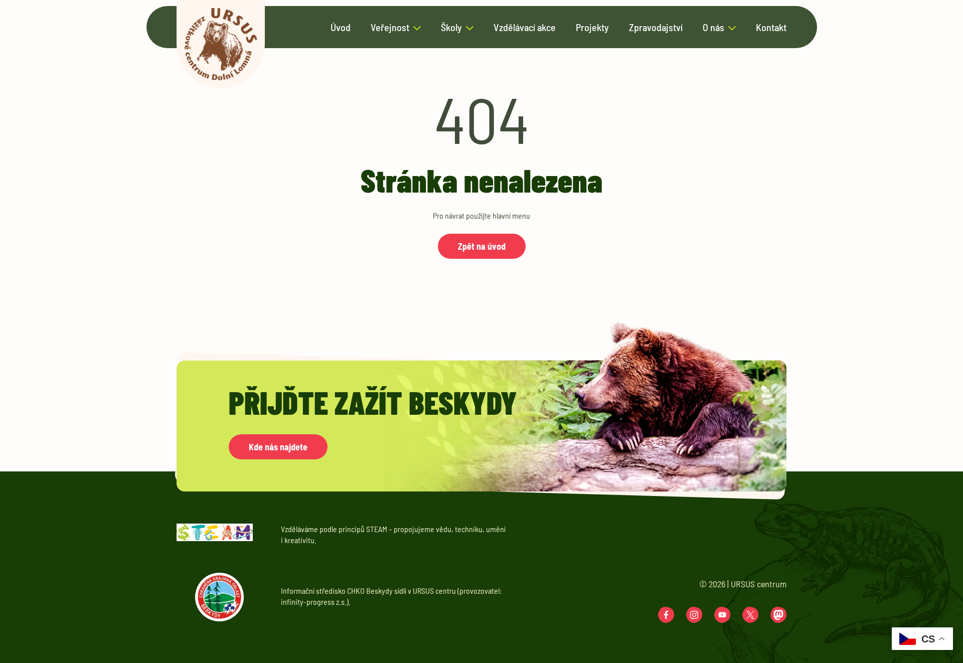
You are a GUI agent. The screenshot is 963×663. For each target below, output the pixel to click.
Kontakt (771, 27)
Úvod (341, 27)
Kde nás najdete (278, 446)
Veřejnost (390, 27)
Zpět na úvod (482, 246)
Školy (451, 27)
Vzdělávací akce (525, 27)
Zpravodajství (656, 27)
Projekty (592, 27)
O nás (713, 27)
